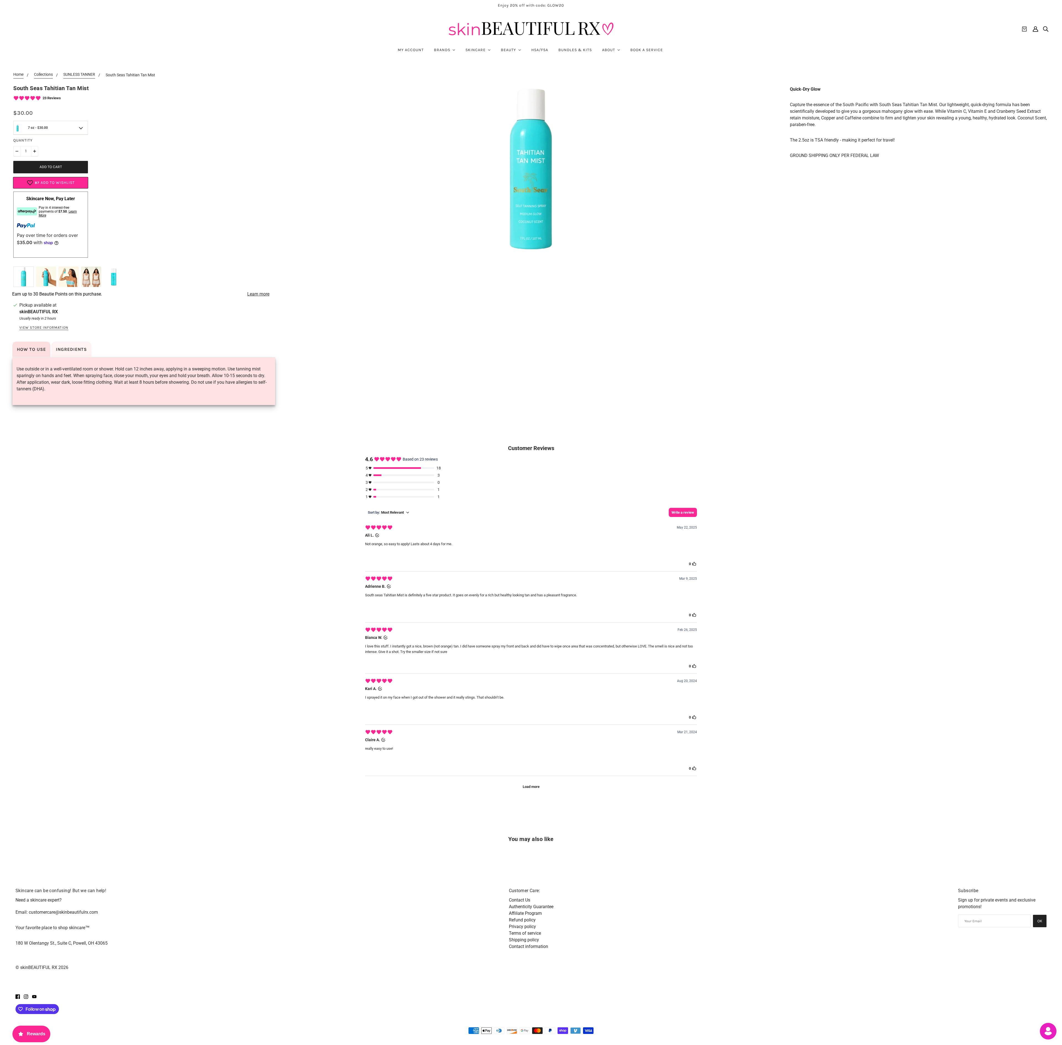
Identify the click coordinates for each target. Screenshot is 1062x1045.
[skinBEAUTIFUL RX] (531, 29)
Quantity (23, 140)
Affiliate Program (525, 913)
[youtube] (34, 996)
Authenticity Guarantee (531, 906)
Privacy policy (522, 926)
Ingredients (71, 349)
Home (18, 74)
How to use (31, 349)
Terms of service (525, 933)
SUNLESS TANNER (79, 74)
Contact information (528, 946)
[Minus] (16, 151)
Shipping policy (524, 939)
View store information (43, 328)
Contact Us (519, 900)
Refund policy (522, 920)
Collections (43, 74)
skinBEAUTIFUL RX (38, 311)
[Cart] (1024, 29)
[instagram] (26, 996)
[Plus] (34, 151)
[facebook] (17, 996)
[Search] (1046, 29)
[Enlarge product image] (531, 169)
